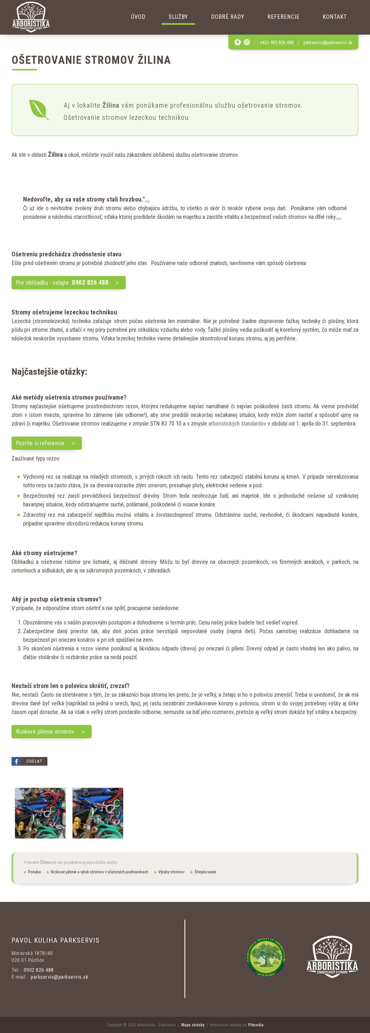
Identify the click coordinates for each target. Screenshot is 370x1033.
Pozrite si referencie (40, 443)
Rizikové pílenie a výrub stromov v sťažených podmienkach (99, 871)
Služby (178, 16)
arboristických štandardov (237, 423)
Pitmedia (256, 1025)
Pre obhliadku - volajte (62, 282)
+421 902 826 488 (277, 42)
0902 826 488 (39, 970)
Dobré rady (227, 16)
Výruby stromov (171, 871)
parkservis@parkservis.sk (328, 42)
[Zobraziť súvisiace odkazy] (147, 201)
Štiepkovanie (205, 871)
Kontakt (335, 16)
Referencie (283, 16)
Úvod (138, 16)
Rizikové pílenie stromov (45, 731)
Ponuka (34, 871)
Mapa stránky (192, 1025)
